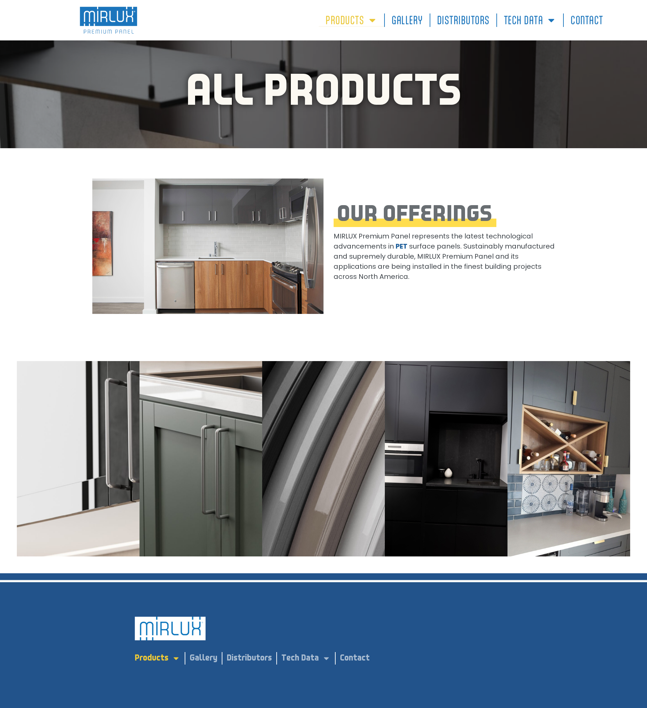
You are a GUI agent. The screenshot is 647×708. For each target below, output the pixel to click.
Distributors (463, 20)
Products (345, 20)
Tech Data (523, 20)
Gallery (407, 20)
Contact (587, 20)
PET (401, 246)
